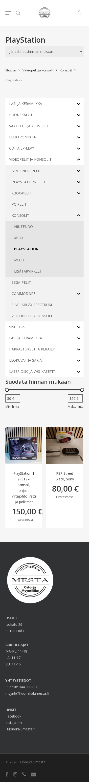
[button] (8, 12)
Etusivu (10, 70)
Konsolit (66, 70)
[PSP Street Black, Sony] (64, 445)
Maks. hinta (76, 407)
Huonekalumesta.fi (20, 729)
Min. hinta (12, 407)
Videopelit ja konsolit (37, 70)
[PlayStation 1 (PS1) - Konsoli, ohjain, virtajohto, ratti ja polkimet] (24, 445)
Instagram (13, 722)
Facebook (13, 716)
